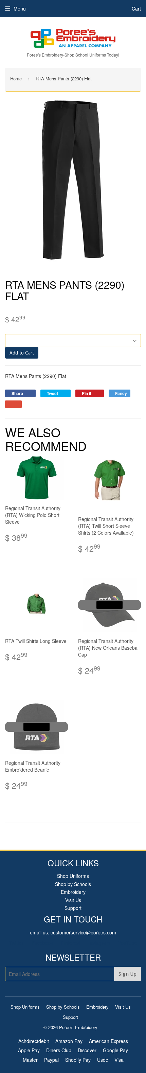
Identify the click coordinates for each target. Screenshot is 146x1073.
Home (16, 78)
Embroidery (73, 891)
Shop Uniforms (73, 875)
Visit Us (73, 900)
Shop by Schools (73, 884)
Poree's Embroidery (78, 1027)
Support (73, 907)
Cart (136, 8)
